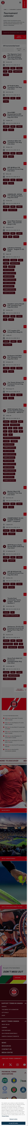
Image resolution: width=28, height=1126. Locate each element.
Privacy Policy (5, 1116)
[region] (13, 1112)
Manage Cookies (13, 1119)
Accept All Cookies (13, 1123)
